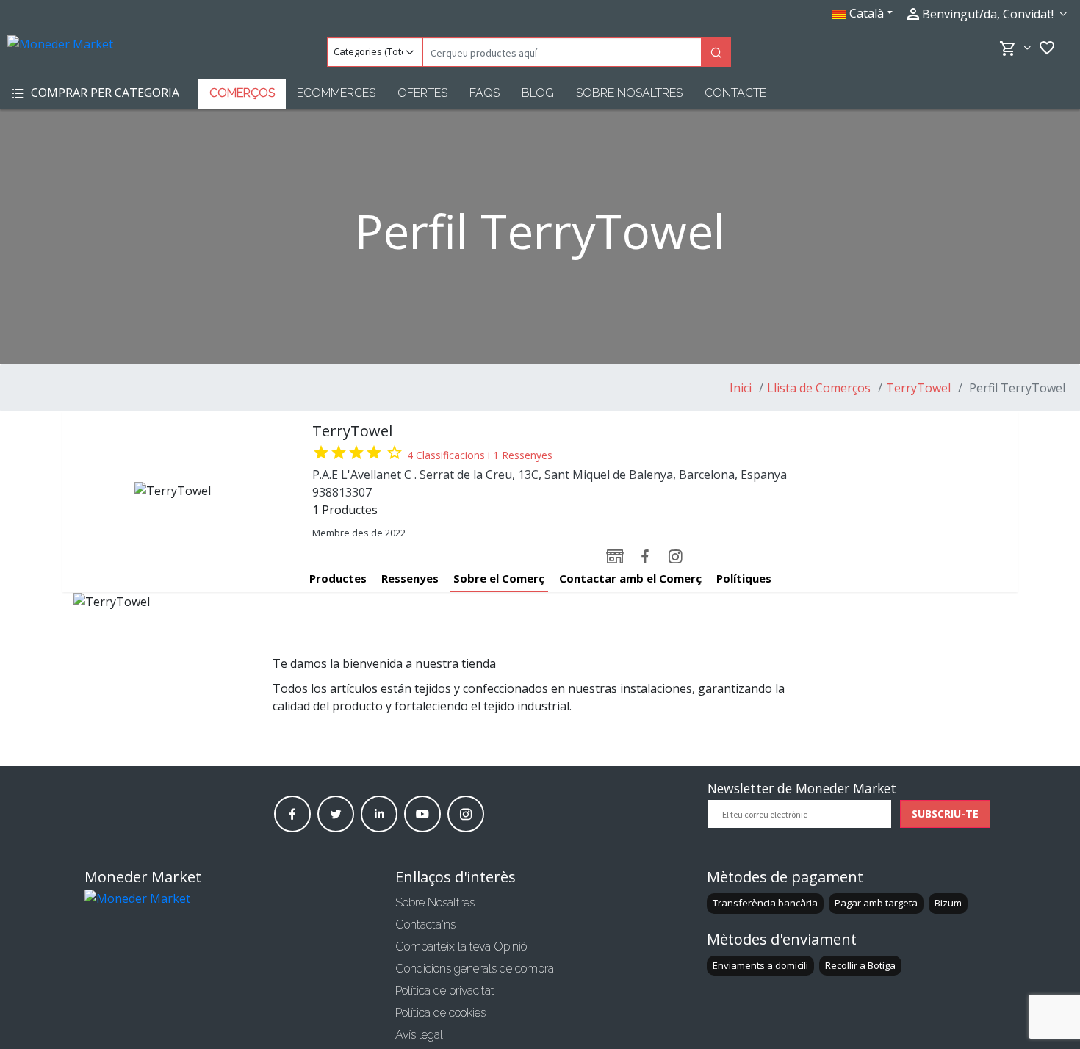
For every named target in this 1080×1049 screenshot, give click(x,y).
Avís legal (419, 1035)
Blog (538, 93)
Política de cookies (440, 1013)
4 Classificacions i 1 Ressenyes (479, 455)
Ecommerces (336, 93)
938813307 (342, 492)
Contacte (735, 93)
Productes (338, 578)
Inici (741, 388)
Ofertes (422, 93)
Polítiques (743, 578)
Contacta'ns (425, 924)
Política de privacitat (444, 991)
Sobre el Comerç (498, 578)
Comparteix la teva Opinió (461, 947)
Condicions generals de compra (474, 969)
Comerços (242, 93)
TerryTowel (918, 388)
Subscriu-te (945, 814)
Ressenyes (410, 578)
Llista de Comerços (819, 388)
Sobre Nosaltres (629, 93)
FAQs (484, 93)
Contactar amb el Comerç (630, 578)
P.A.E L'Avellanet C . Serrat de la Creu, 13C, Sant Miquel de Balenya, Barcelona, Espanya (549, 474)
